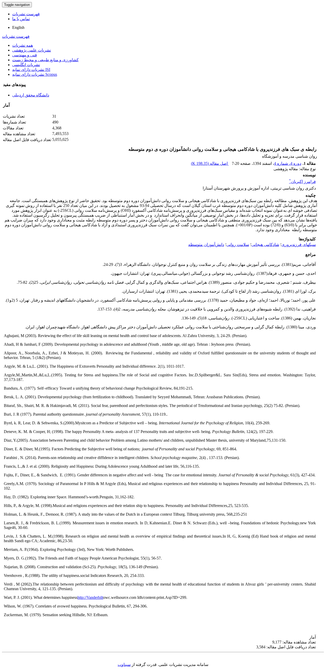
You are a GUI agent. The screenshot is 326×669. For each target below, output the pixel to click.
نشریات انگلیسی (26, 65)
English (18, 27)
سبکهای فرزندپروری (298, 244)
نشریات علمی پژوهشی (31, 50)
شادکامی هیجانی (265, 244)
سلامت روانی (237, 244)
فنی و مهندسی (24, 55)
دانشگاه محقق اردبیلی (30, 95)
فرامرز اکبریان (302, 181)
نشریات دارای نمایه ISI (31, 69)
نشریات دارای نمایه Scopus (34, 74)
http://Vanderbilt (90, 597)
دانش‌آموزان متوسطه (206, 244)
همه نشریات (22, 45)
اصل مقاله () (210, 163)
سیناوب (124, 664)
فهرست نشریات (26, 14)
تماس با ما (21, 19)
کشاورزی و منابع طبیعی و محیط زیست (45, 60)
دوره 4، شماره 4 (287, 163)
